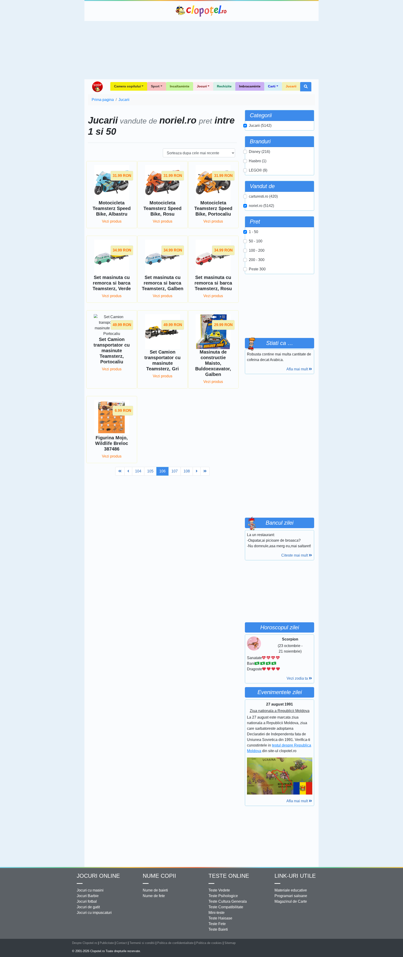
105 (150, 471)
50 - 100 (255, 241)
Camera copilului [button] (127, 86)
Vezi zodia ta (298, 678)
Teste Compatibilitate (225, 907)
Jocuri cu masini (90, 890)
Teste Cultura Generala (227, 901)
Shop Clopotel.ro (97, 86)
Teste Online (228, 876)
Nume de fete (154, 896)
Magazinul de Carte (290, 901)
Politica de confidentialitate (175, 943)
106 (162, 471)
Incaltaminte (179, 86)
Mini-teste (216, 913)
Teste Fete (217, 924)
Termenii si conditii (142, 943)
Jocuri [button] (202, 86)
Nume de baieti (155, 890)
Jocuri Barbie (88, 896)
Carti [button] (271, 86)
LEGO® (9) (258, 170)
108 (187, 471)
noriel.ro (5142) (261, 206)
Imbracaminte (250, 86)
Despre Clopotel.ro (84, 943)
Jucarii (291, 86)
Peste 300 (257, 269)
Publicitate (107, 943)
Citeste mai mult (295, 555)
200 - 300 (256, 260)
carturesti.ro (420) (263, 196)
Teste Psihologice (223, 896)
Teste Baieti (218, 929)
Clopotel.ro (201, 11)
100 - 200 (256, 250)
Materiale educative (290, 890)
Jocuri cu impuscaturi (94, 913)
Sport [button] (155, 86)
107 (174, 471)
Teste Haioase (220, 918)
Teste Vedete (219, 890)
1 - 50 (253, 232)
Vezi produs (112, 221)
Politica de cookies (209, 943)
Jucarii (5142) (260, 125)
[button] (305, 86)
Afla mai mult (297, 369)
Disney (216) (259, 152)
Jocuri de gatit (88, 907)
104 (138, 471)
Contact (121, 943)
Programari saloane (290, 896)
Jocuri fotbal (87, 901)
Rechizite (224, 86)
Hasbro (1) (257, 161)
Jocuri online (98, 876)
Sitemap (230, 943)
